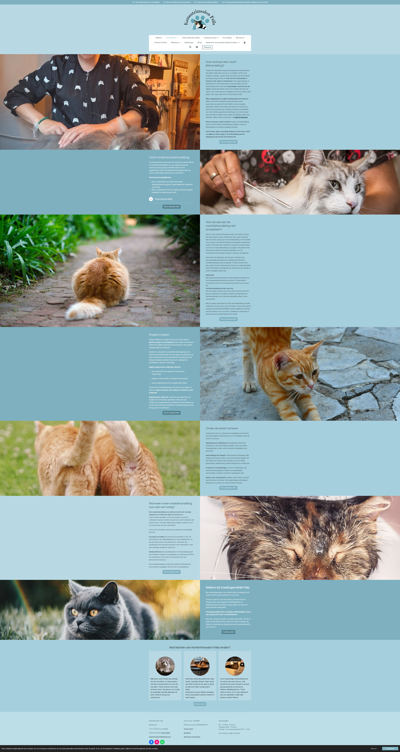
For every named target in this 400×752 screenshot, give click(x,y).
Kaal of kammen (241, 117)
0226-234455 (165, 733)
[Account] (244, 42)
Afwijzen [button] (374, 749)
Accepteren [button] (390, 749)
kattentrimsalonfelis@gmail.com (160, 737)
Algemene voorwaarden (192, 737)
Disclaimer (187, 733)
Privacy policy (188, 729)
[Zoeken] (190, 47)
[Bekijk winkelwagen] (196, 47)
